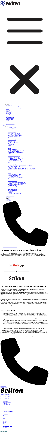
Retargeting (10, 191)
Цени (4, 125)
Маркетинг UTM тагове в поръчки (15, 154)
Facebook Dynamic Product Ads (14, 159)
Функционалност (7, 402)
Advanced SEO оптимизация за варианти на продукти (20, 165)
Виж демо (5, 403)
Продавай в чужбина (10, 114)
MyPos (9, 146)
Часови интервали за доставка (14, 174)
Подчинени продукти (13, 176)
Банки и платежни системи (11, 121)
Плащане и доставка (10, 111)
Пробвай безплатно (12, 247)
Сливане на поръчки (12, 178)
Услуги (4, 407)
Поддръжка (5, 414)
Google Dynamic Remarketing (14, 160)
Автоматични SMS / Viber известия (16, 150)
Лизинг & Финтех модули (14, 142)
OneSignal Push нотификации (14, 193)
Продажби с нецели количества (15, 171)
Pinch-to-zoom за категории (14, 156)
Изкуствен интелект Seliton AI (12, 106)
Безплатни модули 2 (12, 186)
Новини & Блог (9, 200)
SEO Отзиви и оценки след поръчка (16, 152)
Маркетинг (8, 110)
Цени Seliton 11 (6, 404)
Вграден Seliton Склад (13, 128)
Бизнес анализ (9, 112)
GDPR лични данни (7, 424)
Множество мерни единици (14, 170)
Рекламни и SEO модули (13, 157)
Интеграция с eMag (10, 117)
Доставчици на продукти (11, 118)
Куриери (7, 120)
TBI (9, 143)
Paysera (9, 148)
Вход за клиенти (6, 416)
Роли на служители (12, 181)
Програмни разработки (8, 411)
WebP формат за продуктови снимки (16, 166)
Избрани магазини (10, 196)
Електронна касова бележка (14, 137)
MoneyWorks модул (12, 129)
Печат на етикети (12, 140)
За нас (4, 422)
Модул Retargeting (12, 164)
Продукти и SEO (9, 105)
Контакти (7, 198)
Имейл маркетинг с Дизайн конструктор (14, 107)
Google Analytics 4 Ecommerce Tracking (16, 161)
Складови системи (10, 122)
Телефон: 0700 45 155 (5, 396)
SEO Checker (11, 153)
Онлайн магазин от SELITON (7, 432)
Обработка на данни (7, 426)
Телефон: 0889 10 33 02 (6, 398)
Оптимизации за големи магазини (15, 177)
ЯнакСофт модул (12, 132)
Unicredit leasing (11, 144)
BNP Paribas (10, 145)
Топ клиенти (8, 197)
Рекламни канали (9, 119)
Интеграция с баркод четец (14, 138)
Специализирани (12, 167)
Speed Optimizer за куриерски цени (15, 184)
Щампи (9, 173)
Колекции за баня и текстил (14, 175)
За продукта (5, 401)
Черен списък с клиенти (13, 151)
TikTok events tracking (12, 162)
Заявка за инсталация (5, 258)
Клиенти (6, 194)
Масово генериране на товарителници (16, 182)
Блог (4, 418)
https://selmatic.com (4, 333)
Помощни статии (7, 415)
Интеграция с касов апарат (14, 136)
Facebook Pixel (11, 187)
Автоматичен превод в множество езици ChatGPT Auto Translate (22, 169)
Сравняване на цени (10, 124)
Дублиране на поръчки (13, 179)
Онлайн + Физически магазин (14, 134)
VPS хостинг (6, 409)
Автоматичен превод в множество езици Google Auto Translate (21, 168)
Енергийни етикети (12, 185)
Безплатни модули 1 (12, 149)
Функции (7, 104)
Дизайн (7, 109)
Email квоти (5, 410)
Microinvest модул (12, 131)
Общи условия (6, 423)
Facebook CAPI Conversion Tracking (15, 158)
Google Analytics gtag (12, 189)
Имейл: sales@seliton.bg (6, 394)
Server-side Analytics (12, 190)
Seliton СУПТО (11, 141)
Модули (6, 126)
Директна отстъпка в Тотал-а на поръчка (17, 183)
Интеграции (8, 113)
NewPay (10, 192)
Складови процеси (12, 127)
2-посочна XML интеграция (14, 133)
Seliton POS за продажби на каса (15, 135)
